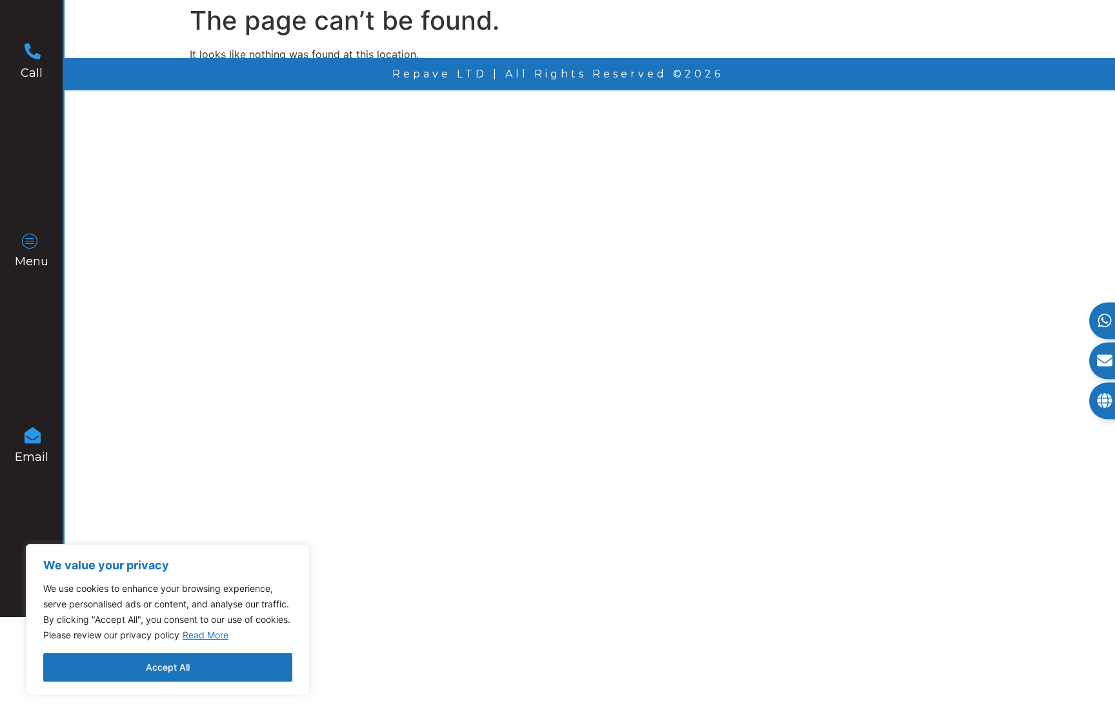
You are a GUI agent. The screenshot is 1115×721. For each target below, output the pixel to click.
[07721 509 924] (32, 53)
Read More (205, 634)
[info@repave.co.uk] (32, 437)
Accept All (168, 667)
